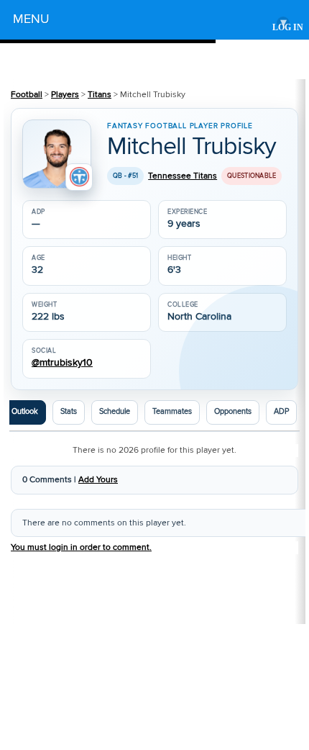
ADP (281, 412)
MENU (150, 21)
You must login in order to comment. (81, 547)
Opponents (233, 412)
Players (65, 94)
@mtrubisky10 (62, 363)
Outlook (24, 412)
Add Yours (98, 479)
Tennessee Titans (182, 176)
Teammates (172, 412)
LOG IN (287, 27)
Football (26, 94)
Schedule (114, 412)
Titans (99, 94)
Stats (68, 412)
